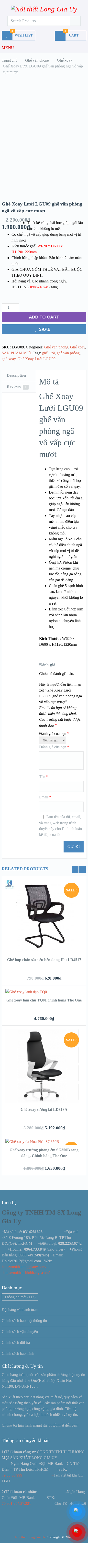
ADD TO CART (44, 317)
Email (45, 797)
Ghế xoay (77, 347)
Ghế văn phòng (56, 347)
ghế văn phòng (68, 353)
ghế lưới (48, 353)
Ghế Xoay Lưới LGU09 (36, 359)
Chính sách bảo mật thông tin (24, 1321)
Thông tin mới (19, 1297)
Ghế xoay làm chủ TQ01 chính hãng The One (44, 1000)
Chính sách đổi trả (16, 1342)
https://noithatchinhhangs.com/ (26, 1273)
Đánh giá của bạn (54, 733)
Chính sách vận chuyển (20, 1331)
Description (16, 375)
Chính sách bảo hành (18, 1353)
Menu (8, 48)
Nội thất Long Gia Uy (30, 1537)
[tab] (19, 375)
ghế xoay (9, 359)
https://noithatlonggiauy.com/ (24, 1267)
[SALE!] (42, 951)
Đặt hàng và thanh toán (20, 1310)
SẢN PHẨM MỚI (16, 353)
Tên (43, 777)
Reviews (16, 387)
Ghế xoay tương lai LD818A (44, 1109)
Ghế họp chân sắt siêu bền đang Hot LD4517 (44, 960)
